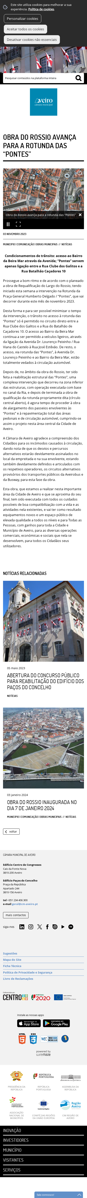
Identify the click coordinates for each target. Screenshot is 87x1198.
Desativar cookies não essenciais (32, 39)
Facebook (47, 927)
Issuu (55, 927)
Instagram (30, 927)
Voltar (13, 831)
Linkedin (21, 927)
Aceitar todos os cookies (25, 29)
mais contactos (16, 915)
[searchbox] (43, 78)
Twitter (39, 927)
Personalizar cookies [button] (22, 18)
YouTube (63, 927)
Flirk (70, 927)
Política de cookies (41, 9)
